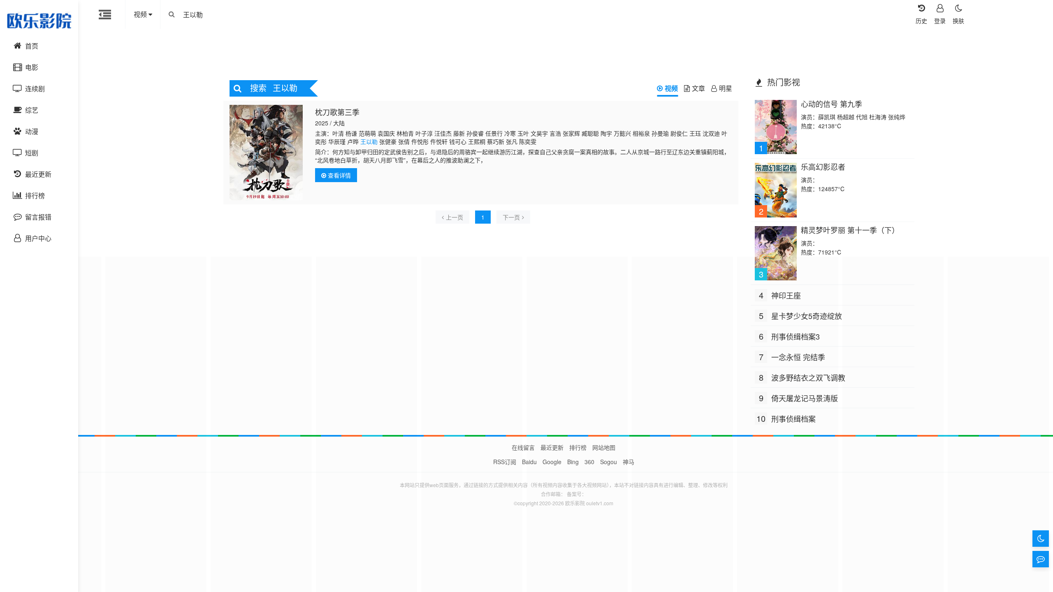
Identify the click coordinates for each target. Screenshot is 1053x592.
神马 (628, 462)
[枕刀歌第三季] (266, 152)
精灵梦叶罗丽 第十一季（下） (850, 229)
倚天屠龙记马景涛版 (804, 398)
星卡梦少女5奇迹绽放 (806, 315)
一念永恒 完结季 (798, 357)
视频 (671, 88)
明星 (725, 88)
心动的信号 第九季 (831, 103)
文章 (698, 88)
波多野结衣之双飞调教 (808, 377)
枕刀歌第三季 (337, 111)
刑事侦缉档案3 (795, 336)
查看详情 (338, 175)
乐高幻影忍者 (823, 166)
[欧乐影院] (39, 20)
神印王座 (786, 295)
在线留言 (523, 447)
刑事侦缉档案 (793, 418)
